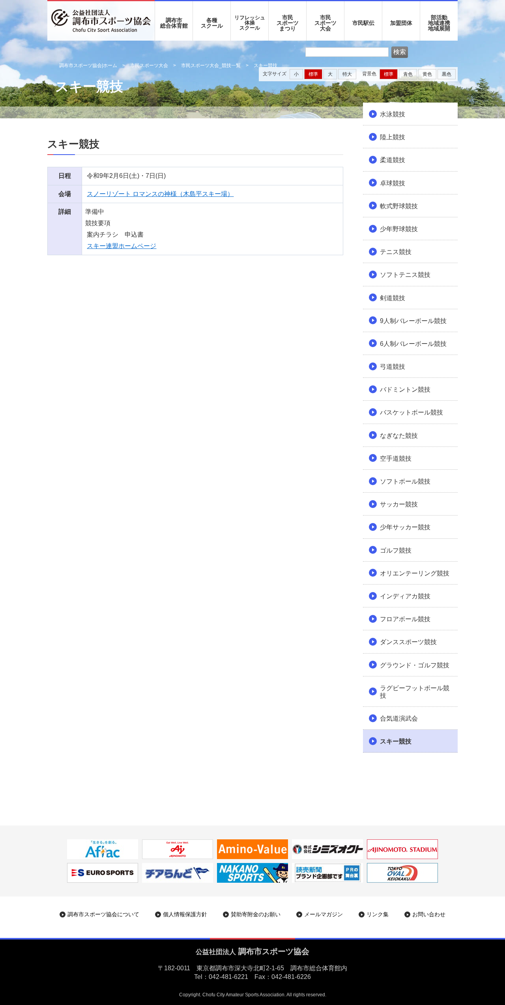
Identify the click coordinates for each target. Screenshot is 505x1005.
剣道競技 (392, 298)
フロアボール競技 (405, 619)
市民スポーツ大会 (149, 65)
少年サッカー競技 (405, 527)
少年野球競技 (399, 229)
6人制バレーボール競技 (413, 343)
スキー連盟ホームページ (121, 246)
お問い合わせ (428, 914)
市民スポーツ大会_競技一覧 (211, 65)
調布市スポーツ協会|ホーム (88, 65)
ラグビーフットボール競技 (414, 692)
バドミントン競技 (405, 389)
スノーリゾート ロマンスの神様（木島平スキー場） (160, 194)
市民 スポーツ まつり (288, 23)
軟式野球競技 (399, 206)
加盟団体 (401, 23)
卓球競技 (392, 183)
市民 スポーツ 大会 (325, 23)
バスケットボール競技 (411, 412)
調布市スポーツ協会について (103, 914)
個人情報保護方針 (185, 914)
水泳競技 (392, 114)
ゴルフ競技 (395, 550)
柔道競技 (392, 160)
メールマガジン (323, 914)
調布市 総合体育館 (174, 23)
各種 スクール (212, 23)
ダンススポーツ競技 (408, 642)
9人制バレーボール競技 (413, 321)
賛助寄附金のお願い (256, 914)
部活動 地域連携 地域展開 (439, 23)
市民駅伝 (363, 23)
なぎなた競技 (399, 435)
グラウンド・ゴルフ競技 (414, 665)
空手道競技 (395, 458)
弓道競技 (392, 366)
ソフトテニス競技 (405, 274)
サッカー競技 (399, 504)
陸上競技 (392, 137)
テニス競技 (395, 251)
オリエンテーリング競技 (414, 573)
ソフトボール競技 (405, 481)
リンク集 (378, 914)
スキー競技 (395, 741)
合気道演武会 (399, 718)
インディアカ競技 (405, 596)
